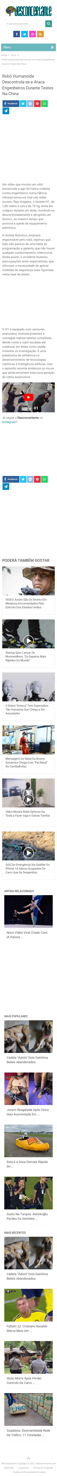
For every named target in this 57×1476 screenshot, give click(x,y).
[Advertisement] (28, 149)
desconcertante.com (46, 1463)
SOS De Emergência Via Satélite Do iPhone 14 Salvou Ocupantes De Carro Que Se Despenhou (28, 868)
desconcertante (9, 1463)
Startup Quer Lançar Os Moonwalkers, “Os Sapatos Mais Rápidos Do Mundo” (26, 656)
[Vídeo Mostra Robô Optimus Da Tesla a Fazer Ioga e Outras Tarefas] (28, 792)
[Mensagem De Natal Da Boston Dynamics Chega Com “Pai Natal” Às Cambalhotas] (28, 739)
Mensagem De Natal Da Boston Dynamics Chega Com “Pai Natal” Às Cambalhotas (27, 762)
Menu (7, 47)
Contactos (23, 1468)
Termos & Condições (43, 1468)
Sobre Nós (9, 1468)
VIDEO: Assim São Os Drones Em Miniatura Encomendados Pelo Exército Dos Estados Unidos (26, 603)
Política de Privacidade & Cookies (29, 1472)
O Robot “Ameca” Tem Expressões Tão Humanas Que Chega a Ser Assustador (27, 709)
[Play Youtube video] (28, 397)
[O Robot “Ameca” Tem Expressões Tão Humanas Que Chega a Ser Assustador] (28, 686)
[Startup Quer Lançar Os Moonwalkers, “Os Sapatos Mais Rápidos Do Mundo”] (28, 633)
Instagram (9, 422)
